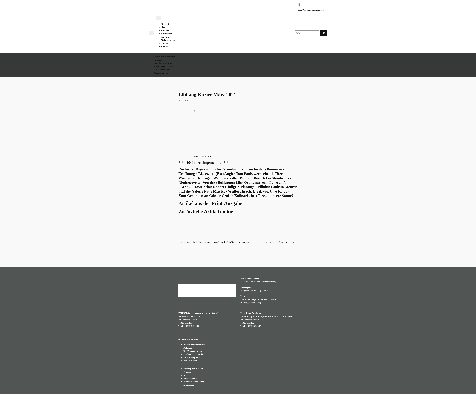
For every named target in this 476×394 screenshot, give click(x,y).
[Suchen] (323, 33)
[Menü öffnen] (151, 33)
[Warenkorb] (299, 4)
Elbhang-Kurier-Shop (188, 339)
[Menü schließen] (158, 18)
